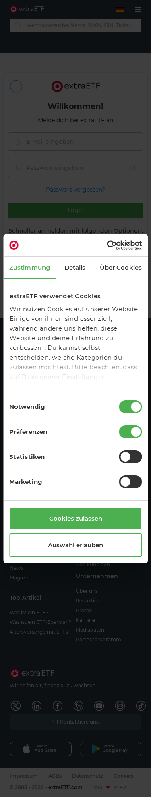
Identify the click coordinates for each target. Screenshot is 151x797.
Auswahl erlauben (75, 545)
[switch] (130, 431)
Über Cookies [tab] (121, 267)
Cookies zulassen (75, 518)
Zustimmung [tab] (29, 267)
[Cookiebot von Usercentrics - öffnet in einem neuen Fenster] (107, 245)
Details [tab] (75, 267)
